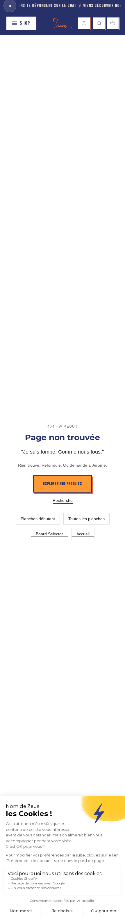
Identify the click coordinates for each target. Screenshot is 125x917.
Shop (25, 23)
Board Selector (49, 534)
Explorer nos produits (62, 483)
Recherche (63, 500)
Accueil (83, 534)
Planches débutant (38, 518)
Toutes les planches (86, 518)
